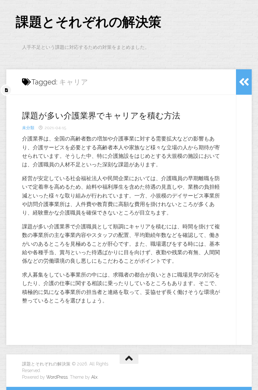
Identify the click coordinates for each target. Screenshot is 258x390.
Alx (94, 377)
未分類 (28, 127)
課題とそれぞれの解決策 (88, 22)
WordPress (57, 377)
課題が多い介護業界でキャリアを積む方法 (101, 115)
